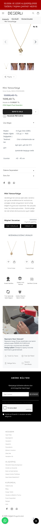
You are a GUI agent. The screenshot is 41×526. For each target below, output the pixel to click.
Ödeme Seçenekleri (10, 170)
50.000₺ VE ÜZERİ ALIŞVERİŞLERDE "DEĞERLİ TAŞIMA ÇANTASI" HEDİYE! (20, 5)
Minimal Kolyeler (27, 19)
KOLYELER (15, 19)
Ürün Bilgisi (7, 123)
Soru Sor (6, 175)
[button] (5, 42)
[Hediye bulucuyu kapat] (33, 518)
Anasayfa (5, 19)
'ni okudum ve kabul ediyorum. (18, 415)
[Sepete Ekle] (14, 261)
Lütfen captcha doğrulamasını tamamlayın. (17, 402)
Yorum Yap (29, 226)
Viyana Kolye (29, 268)
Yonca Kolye (11, 268)
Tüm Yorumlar (12, 226)
